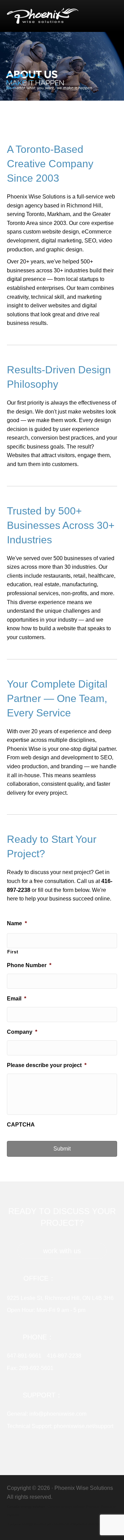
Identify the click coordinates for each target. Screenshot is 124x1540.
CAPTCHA (21, 1125)
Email (16, 998)
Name (17, 923)
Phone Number (29, 965)
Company (22, 1032)
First (12, 951)
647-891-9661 (24, 1356)
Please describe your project (46, 1065)
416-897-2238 (64, 1356)
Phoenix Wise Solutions (83, 1488)
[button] (62, 1251)
